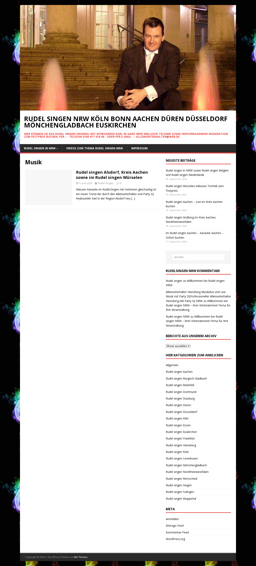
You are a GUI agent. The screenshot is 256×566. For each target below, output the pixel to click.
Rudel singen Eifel (177, 418)
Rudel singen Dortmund (181, 392)
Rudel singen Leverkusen (182, 458)
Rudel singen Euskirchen (181, 432)
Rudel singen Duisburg (180, 398)
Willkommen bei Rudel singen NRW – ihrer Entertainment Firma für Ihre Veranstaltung (198, 305)
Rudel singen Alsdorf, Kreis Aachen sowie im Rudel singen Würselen (112, 174)
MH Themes (80, 557)
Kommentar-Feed (177, 532)
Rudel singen (106, 183)
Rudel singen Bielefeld (180, 385)
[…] (133, 198)
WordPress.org (175, 539)
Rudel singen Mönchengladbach (186, 465)
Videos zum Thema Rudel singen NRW (94, 148)
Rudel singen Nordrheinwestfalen (187, 472)
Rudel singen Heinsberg (181, 445)
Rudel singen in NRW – (41, 148)
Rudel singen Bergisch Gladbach (186, 378)
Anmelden (172, 519)
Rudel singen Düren (178, 405)
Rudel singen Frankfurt (180, 438)
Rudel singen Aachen (179, 372)
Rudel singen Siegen (179, 485)
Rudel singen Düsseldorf (181, 412)
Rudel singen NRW (178, 316)
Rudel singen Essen (178, 425)
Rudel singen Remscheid (181, 478)
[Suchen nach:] (198, 257)
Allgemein (172, 365)
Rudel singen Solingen (180, 492)
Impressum (139, 148)
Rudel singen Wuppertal (181, 498)
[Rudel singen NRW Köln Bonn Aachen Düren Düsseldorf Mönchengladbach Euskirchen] (128, 108)
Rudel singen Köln (177, 452)
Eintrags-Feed (175, 525)
